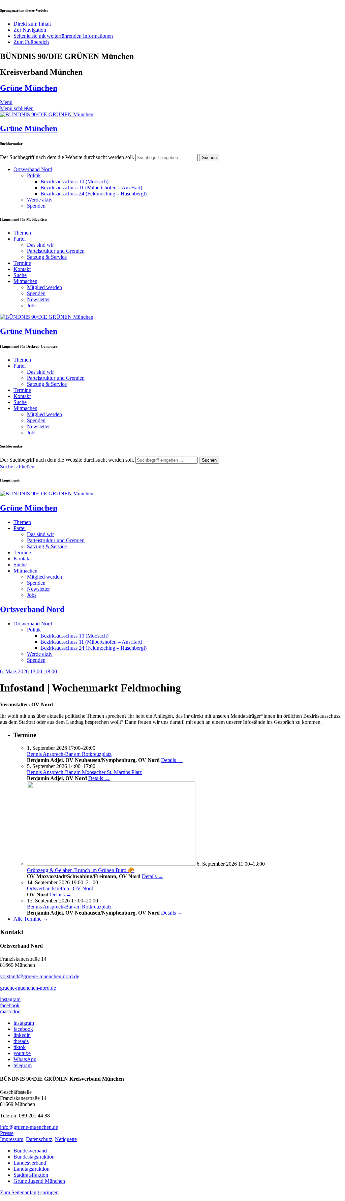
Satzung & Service (47, 257)
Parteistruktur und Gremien (56, 251)
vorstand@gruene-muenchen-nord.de (39, 976)
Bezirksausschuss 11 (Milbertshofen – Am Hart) (91, 187)
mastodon (10, 1011)
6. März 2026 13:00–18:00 (28, 671)
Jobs (31, 305)
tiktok (19, 1047)
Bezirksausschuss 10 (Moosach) (74, 181)
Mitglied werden (44, 287)
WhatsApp (24, 1059)
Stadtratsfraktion (30, 1175)
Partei (19, 239)
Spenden (36, 206)
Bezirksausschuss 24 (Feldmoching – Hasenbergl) (93, 193)
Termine (22, 263)
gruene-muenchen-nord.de (28, 988)
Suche (20, 275)
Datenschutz (39, 1139)
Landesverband (29, 1163)
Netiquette (66, 1139)
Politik (34, 175)
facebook (10, 1005)
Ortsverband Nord (32, 169)
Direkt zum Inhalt (32, 24)
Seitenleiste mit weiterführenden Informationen (63, 36)
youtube (22, 1053)
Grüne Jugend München (39, 1181)
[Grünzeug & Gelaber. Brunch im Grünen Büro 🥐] (111, 864)
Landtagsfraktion (31, 1169)
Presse (6, 1133)
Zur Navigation (29, 30)
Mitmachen (25, 281)
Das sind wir (40, 245)
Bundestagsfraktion (34, 1157)
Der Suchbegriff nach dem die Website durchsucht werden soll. (67, 157)
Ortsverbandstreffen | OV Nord (60, 888)
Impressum (11, 1139)
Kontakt (22, 269)
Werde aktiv (40, 200)
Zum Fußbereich (31, 42)
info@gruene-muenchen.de (29, 1127)
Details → (172, 760)
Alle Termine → (30, 919)
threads (21, 1041)
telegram (22, 1065)
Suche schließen (17, 466)
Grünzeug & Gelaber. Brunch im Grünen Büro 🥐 (80, 870)
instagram (10, 999)
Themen (22, 233)
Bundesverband (30, 1150)
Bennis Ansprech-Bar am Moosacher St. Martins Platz (84, 772)
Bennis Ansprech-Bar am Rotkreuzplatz (69, 754)
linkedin (22, 1035)
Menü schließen (17, 108)
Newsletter (38, 299)
